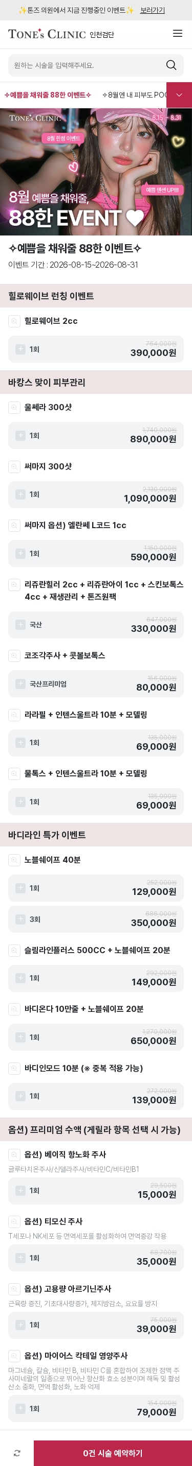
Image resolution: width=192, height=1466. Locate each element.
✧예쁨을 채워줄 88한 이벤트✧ (48, 95)
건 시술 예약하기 (113, 1453)
